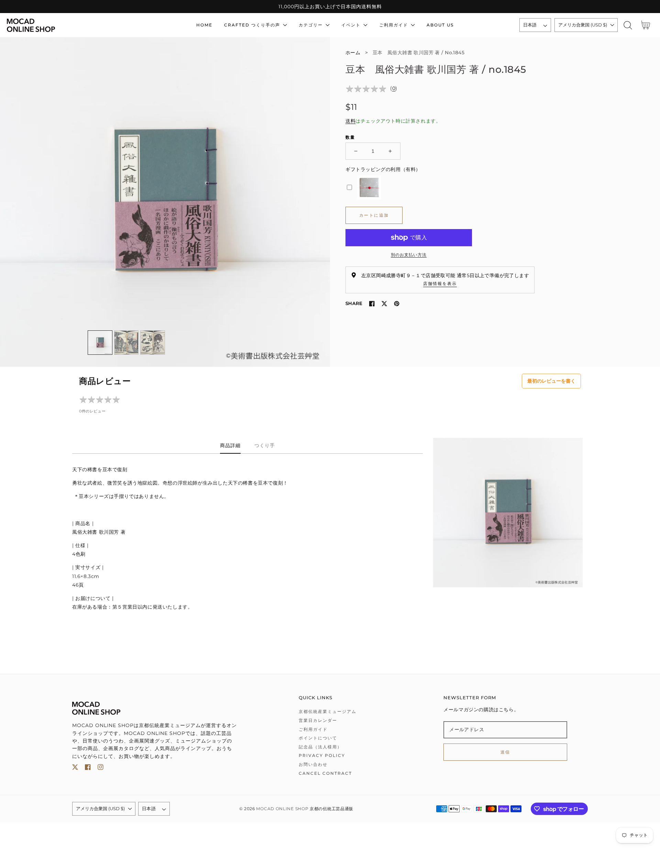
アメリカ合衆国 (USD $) (582, 24)
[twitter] (75, 768)
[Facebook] (372, 303)
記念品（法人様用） (320, 746)
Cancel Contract (325, 773)
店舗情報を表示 (440, 283)
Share (353, 303)
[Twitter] (384, 303)
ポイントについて (318, 737)
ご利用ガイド (313, 729)
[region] (330, 6)
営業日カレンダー (318, 720)
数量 (350, 137)
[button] (628, 25)
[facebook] (88, 768)
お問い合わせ (313, 764)
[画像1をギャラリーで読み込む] (100, 342)
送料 (350, 121)
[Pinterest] (396, 303)
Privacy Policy (322, 755)
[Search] (628, 25)
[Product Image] (165, 202)
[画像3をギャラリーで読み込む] (152, 342)
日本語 (530, 24)
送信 (505, 752)
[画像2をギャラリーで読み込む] (126, 342)
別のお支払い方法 (409, 254)
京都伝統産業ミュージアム (327, 711)
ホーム (352, 52)
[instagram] (100, 768)
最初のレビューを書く (551, 381)
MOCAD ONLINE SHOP (282, 808)
